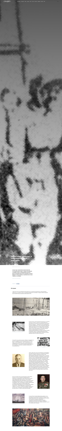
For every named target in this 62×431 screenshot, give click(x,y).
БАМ (44, 1)
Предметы (39, 1)
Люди (33, 1)
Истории (35, 1)
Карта (25, 1)
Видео (42, 1)
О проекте (22, 1)
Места (31, 1)
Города (28, 1)
